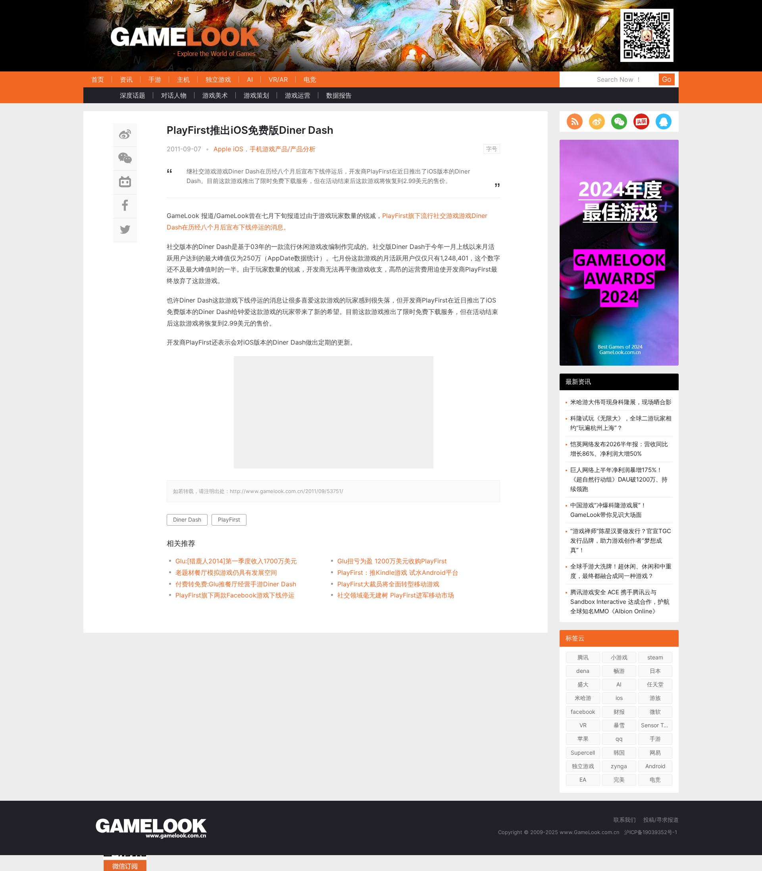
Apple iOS (228, 149)
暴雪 (619, 725)
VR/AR (278, 79)
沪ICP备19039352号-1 (651, 832)
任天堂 (655, 684)
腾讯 (583, 657)
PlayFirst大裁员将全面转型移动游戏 (388, 584)
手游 (154, 79)
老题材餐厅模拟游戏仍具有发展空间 (226, 572)
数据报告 (339, 95)
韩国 (619, 752)
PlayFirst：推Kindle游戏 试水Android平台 (397, 572)
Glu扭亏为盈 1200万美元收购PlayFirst (392, 561)
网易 (655, 752)
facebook (583, 711)
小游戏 (619, 657)
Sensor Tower (656, 725)
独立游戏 (218, 79)
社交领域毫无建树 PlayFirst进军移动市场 (395, 595)
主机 (183, 79)
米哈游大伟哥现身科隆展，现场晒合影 (621, 402)
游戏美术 (215, 95)
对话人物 (174, 95)
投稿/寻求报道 (661, 819)
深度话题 (132, 95)
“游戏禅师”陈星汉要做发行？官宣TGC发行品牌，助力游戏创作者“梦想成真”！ (620, 540)
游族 (655, 697)
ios (619, 697)
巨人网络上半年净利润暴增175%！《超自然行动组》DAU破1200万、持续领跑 (619, 479)
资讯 (126, 79)
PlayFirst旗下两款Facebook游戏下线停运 (234, 595)
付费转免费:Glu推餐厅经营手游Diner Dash (235, 584)
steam (655, 657)
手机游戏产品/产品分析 (283, 149)
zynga (619, 766)
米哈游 (583, 697)
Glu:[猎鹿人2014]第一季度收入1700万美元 (236, 561)
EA (582, 779)
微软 (655, 711)
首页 (97, 79)
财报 (619, 711)
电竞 (310, 79)
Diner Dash (187, 519)
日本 (655, 670)
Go (667, 79)
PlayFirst (229, 519)
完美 (619, 779)
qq (619, 738)
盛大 (583, 684)
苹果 (583, 738)
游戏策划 (256, 95)
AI (250, 79)
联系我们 (625, 819)
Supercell (583, 752)
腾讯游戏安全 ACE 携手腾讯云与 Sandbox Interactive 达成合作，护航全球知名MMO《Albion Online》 (620, 601)
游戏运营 (297, 95)
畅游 (619, 670)
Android (655, 766)
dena (582, 670)
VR (583, 725)
